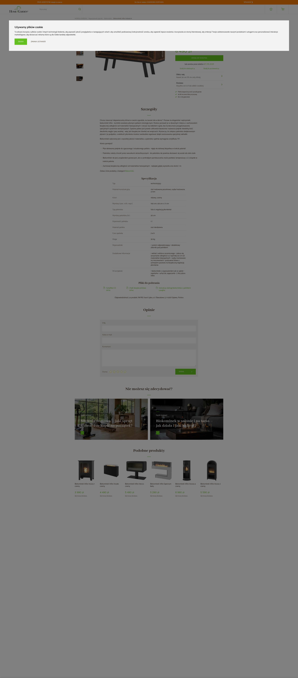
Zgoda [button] (21, 41)
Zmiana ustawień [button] (38, 41)
